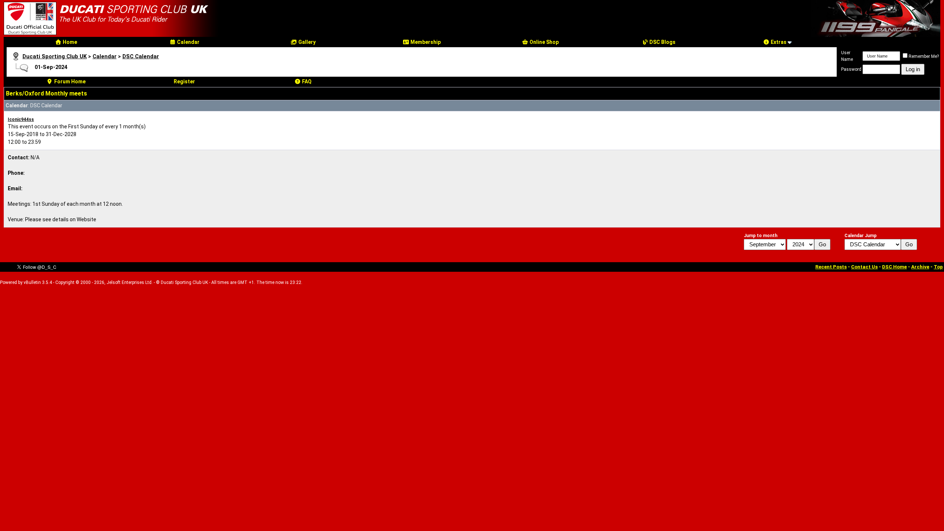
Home (69, 42)
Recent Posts (831, 267)
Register (184, 81)
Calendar (187, 42)
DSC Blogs (662, 42)
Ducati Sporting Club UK (54, 56)
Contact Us (864, 267)
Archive (920, 267)
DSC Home (894, 267)
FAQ (306, 81)
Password (851, 69)
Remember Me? (924, 56)
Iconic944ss (21, 119)
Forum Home (69, 81)
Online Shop (543, 42)
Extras (778, 42)
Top (938, 267)
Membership (425, 42)
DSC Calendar (140, 56)
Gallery (306, 42)
